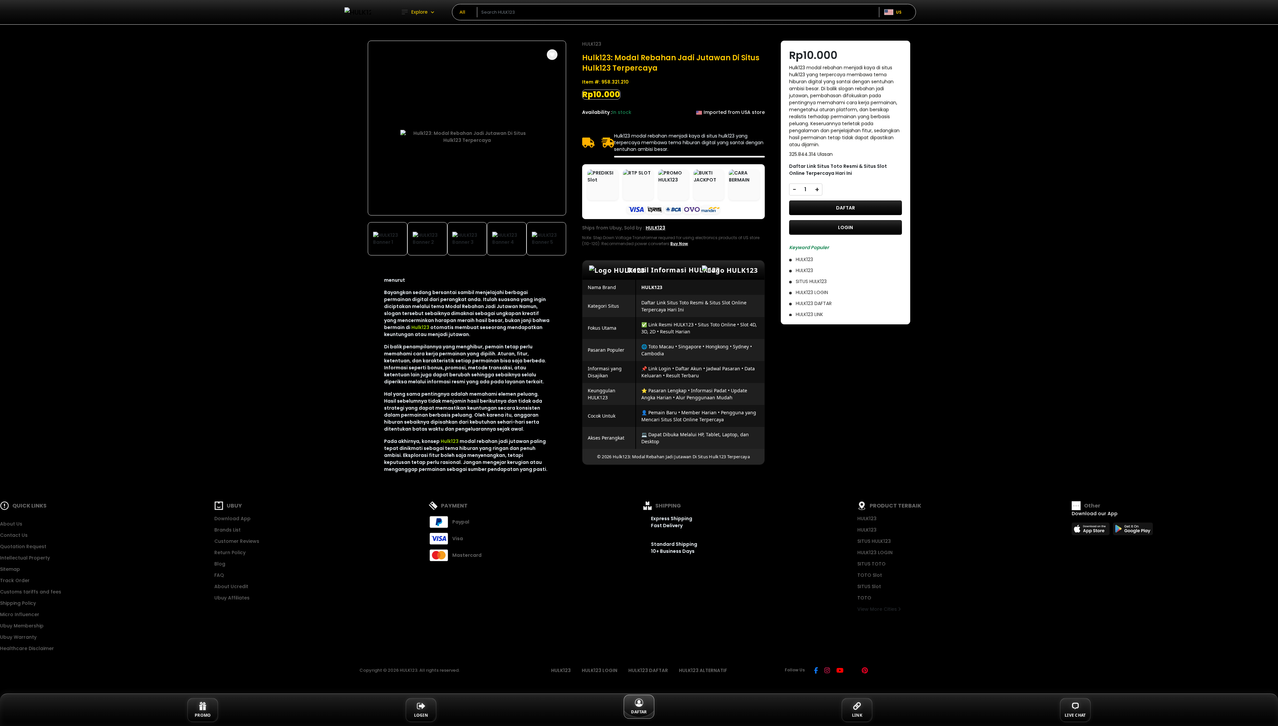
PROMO (203, 715)
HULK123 (591, 44)
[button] (552, 54)
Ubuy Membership (22, 625)
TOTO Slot (869, 575)
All (462, 12)
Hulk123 (420, 327)
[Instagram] (827, 671)
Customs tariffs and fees (30, 591)
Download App (232, 518)
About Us (11, 524)
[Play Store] (1133, 531)
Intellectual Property (25, 557)
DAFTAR (845, 207)
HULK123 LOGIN (875, 552)
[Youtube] (840, 671)
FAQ (219, 575)
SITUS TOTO (871, 563)
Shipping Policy (18, 603)
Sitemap (10, 569)
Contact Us (14, 535)
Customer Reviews (236, 541)
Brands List (227, 530)
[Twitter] (852, 671)
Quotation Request (23, 546)
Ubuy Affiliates (232, 597)
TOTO (864, 597)
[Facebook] (816, 671)
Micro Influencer (19, 614)
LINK (857, 715)
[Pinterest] (865, 671)
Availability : (597, 112)
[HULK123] (357, 12)
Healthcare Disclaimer (27, 648)
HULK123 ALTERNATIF (703, 670)
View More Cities (877, 609)
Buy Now (679, 243)
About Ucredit (231, 586)
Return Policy (230, 552)
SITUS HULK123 (874, 541)
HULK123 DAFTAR (648, 670)
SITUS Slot (869, 586)
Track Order (15, 580)
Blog (219, 563)
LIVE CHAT (1075, 715)
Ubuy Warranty (18, 637)
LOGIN (845, 227)
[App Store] (1092, 531)
